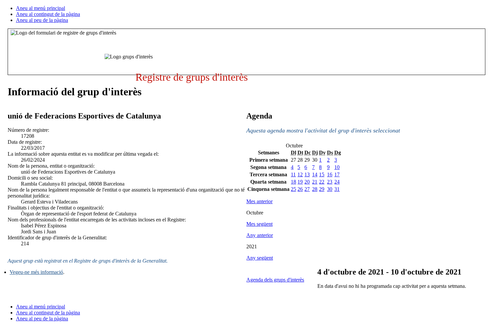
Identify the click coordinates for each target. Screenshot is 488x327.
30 (329, 189)
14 (314, 174)
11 (293, 174)
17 (337, 174)
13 (307, 174)
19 (300, 182)
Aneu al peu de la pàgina (42, 20)
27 (307, 189)
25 (293, 189)
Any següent (259, 258)
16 (329, 174)
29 (321, 189)
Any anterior (259, 235)
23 (329, 182)
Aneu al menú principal (40, 8)
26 (300, 189)
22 (321, 182)
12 (300, 174)
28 (314, 189)
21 (314, 182)
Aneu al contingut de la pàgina (48, 14)
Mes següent (259, 224)
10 (337, 167)
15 (321, 174)
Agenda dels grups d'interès (275, 280)
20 (307, 182)
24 (337, 182)
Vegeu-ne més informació (36, 272)
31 (337, 189)
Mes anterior (259, 201)
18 (293, 182)
